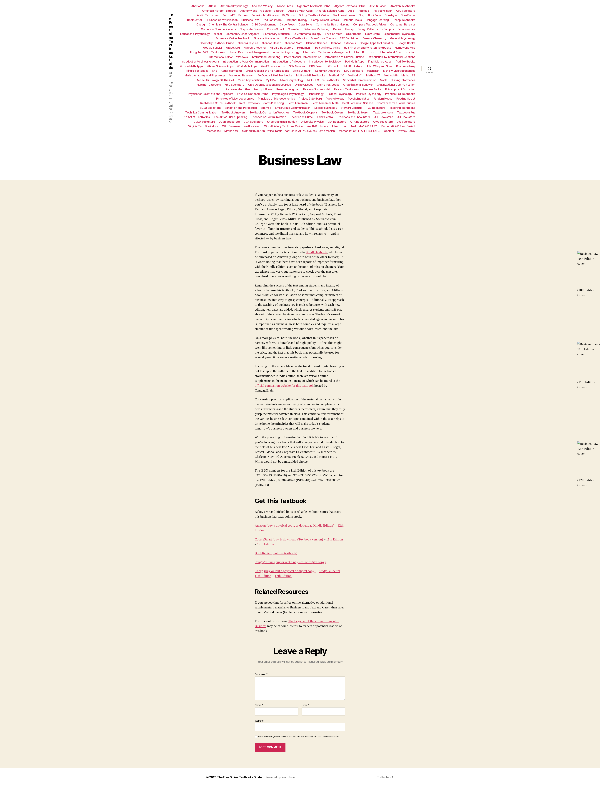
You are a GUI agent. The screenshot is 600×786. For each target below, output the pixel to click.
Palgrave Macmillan (238, 89)
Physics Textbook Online (252, 93)
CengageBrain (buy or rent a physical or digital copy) (290, 562)
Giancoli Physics (248, 43)
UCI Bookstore (406, 117)
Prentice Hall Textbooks (400, 93)
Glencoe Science (316, 43)
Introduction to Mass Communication (246, 61)
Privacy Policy (406, 131)
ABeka (212, 6)
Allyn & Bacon (377, 6)
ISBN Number (297, 66)
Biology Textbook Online (313, 15)
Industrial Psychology (286, 52)
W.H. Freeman (231, 126)
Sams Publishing (273, 103)
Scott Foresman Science (357, 103)
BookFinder (408, 15)
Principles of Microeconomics (276, 98)
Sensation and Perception (241, 107)
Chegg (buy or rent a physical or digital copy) (285, 571)
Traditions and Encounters (353, 117)
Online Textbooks (328, 84)
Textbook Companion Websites (270, 112)
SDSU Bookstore (210, 107)
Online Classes (304, 84)
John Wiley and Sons (379, 66)
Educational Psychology (195, 33)
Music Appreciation (250, 80)
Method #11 (355, 75)
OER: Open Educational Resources (269, 84)
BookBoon (374, 15)
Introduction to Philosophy (289, 61)
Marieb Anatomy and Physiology (205, 75)
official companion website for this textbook (284, 386)
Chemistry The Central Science (228, 24)
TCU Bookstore (375, 107)
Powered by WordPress (280, 777)
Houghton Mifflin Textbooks (207, 52)
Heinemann (304, 47)
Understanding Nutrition (282, 121)
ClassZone (305, 24)
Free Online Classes (323, 38)
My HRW (271, 80)
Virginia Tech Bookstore (203, 126)
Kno (214, 70)
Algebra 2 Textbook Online (313, 6)
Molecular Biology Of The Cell (215, 80)
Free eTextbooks (296, 38)
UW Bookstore (406, 121)
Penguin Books (372, 89)
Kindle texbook (316, 252)
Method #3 (214, 131)
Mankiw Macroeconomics (399, 70)
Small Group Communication (292, 107)
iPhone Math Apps (191, 66)
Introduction (339, 126)
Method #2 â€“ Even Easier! (398, 126)
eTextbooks (353, 33)
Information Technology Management (326, 52)
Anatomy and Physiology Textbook (262, 10)
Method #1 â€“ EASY (364, 126)
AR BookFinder (382, 10)
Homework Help (405, 47)
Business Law (250, 20)
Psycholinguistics (359, 98)
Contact (389, 131)
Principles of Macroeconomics (235, 98)
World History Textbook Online (283, 126)
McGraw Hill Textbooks (310, 75)
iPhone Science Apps (220, 66)
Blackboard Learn (344, 15)
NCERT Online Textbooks (323, 80)
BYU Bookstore (272, 20)
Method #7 (373, 75)
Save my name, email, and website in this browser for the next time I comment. (299, 736)
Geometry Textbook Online (217, 43)
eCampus (388, 29)
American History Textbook (219, 10)
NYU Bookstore (234, 84)
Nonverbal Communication (359, 80)
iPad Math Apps (354, 61)
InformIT (359, 52)
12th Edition (265, 544)
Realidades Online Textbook (217, 103)
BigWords (288, 15)
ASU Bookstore (405, 10)
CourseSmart (275, 29)
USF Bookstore (337, 121)
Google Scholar (212, 47)
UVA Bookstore (383, 121)
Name (259, 705)
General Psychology (402, 38)
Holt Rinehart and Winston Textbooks (367, 47)
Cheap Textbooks (403, 20)
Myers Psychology (291, 80)
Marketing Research (241, 75)
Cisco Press (287, 24)
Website (259, 720)
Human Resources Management (249, 52)
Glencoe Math (293, 43)
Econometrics (406, 29)
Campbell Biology (296, 20)
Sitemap (266, 107)
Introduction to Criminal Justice (344, 57)
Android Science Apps (330, 10)
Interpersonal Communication (302, 57)
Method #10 (336, 75)
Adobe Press (284, 6)
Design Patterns (368, 29)
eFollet (218, 33)
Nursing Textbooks (209, 84)
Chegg (200, 24)
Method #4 (231, 131)
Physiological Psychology (288, 93)
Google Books (406, 43)
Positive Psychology (368, 93)
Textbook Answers (233, 112)
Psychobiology (335, 98)
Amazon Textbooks (402, 6)
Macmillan (373, 70)
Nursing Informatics (403, 80)
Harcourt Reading (255, 47)
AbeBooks (197, 6)
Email (305, 705)
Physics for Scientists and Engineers (210, 93)
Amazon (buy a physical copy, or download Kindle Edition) (294, 525)
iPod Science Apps (273, 66)
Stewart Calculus (351, 107)
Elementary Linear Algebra (242, 33)
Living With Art (302, 70)
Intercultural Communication (397, 52)
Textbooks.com (383, 112)
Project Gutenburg (310, 98)
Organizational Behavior (358, 84)
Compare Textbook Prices (370, 24)
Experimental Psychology (399, 33)
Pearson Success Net (316, 89)
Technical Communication (201, 112)
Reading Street (405, 98)
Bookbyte (391, 15)
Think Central (325, 117)
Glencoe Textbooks (343, 43)
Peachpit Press (263, 89)
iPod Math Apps (247, 66)
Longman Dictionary (327, 70)
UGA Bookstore (253, 121)
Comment (261, 674)
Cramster (294, 29)
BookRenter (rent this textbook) (276, 553)
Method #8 (391, 75)
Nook (383, 80)
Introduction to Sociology (325, 61)
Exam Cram (372, 33)
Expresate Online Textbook (232, 38)
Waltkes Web (252, 126)
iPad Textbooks (405, 61)
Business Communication (222, 20)
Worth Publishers (317, 126)
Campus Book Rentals (325, 20)
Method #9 (408, 75)
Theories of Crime (301, 117)
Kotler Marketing (231, 70)
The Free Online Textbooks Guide (171, 41)
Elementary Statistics (276, 33)
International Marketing (266, 57)
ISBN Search (316, 66)
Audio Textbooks (208, 15)
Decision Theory (343, 29)
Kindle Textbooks (197, 70)
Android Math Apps (300, 10)
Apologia (364, 10)
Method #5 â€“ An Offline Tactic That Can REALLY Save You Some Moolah (288, 131)
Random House (382, 98)
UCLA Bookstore (204, 121)
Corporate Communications (218, 29)
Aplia (351, 10)
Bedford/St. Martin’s (235, 15)
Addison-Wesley (262, 6)
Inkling (372, 52)
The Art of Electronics (196, 117)
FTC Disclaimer (349, 38)
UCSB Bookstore (229, 121)
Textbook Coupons (305, 112)
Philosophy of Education (400, 89)
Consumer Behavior (402, 24)
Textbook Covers (332, 112)
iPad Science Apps (380, 61)
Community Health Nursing (332, 24)
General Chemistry (374, 38)
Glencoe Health (271, 43)
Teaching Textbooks (402, 107)
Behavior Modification (265, 15)
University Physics (312, 121)
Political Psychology (340, 93)
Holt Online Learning (327, 47)
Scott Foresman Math (325, 103)
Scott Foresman (298, 103)
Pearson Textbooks (346, 89)
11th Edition (334, 539)
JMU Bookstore (352, 66)
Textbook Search (358, 112)
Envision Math (333, 33)
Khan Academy (405, 66)
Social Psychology (325, 107)
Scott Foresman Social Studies (396, 103)
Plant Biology (316, 93)
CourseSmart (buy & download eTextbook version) (289, 539)
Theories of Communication (268, 117)
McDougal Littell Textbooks (275, 75)
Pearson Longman (287, 89)
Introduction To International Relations (391, 57)
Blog (361, 15)
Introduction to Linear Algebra (200, 61)
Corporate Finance (251, 29)
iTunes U (333, 66)
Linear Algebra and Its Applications (267, 70)
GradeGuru (233, 47)
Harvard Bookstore (281, 47)
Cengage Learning (377, 20)
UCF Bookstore (383, 117)
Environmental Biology (307, 33)
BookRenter (194, 20)
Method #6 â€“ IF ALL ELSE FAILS (359, 131)
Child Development (264, 24)
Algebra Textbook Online (350, 6)
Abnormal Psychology (234, 6)
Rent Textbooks (249, 103)
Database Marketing (316, 29)
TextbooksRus (406, 112)
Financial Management (267, 38)
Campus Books (352, 20)
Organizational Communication (396, 84)
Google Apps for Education (377, 43)
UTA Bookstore (360, 121)
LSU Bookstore (353, 70)
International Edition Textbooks (228, 57)
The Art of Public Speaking (230, 117)
